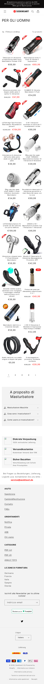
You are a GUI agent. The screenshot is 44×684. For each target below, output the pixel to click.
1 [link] (8, 375)
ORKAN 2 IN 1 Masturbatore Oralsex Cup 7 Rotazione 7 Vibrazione (32, 225)
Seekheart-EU (20, 665)
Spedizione (10, 494)
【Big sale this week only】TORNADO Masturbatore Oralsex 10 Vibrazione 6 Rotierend (32, 157)
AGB (6, 532)
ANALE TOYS (11, 560)
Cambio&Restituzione (15, 499)
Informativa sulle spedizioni (19, 679)
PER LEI (8, 555)
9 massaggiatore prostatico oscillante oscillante (32, 359)
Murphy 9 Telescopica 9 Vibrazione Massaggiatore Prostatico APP (32, 258)
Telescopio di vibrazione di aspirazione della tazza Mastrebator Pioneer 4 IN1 (12, 59)
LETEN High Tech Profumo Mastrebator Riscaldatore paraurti (12, 124)
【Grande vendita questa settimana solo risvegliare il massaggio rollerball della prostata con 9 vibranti (11, 292)
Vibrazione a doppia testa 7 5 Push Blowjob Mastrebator (12, 258)
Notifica (8, 522)
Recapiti (34, 679)
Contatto (9, 504)
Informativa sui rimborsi (26, 668)
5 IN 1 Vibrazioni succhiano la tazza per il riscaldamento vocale (32, 124)
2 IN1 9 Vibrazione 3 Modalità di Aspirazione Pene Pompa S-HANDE (32, 327)
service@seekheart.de (22, 480)
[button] (5, 11)
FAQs (7, 509)
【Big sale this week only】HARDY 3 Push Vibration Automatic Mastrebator (12, 192)
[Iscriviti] (36, 602)
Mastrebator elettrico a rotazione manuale (12, 326)
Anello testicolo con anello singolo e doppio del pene (12, 358)
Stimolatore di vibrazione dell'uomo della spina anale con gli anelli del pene (11, 157)
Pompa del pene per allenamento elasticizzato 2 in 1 (32, 291)
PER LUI (8, 550)
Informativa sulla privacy (23, 672)
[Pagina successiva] (35, 375)
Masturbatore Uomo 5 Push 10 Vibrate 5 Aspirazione (32, 59)
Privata (8, 527)
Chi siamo (9, 537)
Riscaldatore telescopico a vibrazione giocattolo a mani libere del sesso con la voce (32, 192)
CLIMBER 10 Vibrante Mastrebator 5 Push (32, 91)
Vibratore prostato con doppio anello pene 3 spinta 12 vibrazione (12, 92)
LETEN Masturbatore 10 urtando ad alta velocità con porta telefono (12, 225)
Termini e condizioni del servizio (23, 675)
